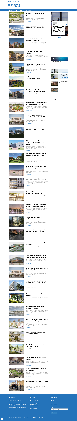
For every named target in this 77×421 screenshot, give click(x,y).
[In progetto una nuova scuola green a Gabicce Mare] (16, 17)
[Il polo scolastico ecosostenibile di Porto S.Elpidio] (16, 272)
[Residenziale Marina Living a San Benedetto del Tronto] (16, 81)
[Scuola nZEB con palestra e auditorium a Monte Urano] (16, 196)
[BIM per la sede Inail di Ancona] (16, 183)
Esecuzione (54, 99)
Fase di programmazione (56, 61)
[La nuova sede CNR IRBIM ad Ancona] (16, 56)
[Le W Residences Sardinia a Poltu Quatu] (54, 83)
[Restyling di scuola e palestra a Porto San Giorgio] (16, 170)
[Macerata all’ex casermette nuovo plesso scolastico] (16, 385)
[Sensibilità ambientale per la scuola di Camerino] (16, 349)
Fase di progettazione (56, 63)
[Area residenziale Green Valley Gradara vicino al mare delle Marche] (16, 158)
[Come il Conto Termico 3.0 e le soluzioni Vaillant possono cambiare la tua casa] (54, 76)
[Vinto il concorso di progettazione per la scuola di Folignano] (16, 323)
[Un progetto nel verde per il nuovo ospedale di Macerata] (16, 30)
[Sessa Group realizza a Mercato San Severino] (16, 373)
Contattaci (28, 10)
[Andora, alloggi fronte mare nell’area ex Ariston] (54, 90)
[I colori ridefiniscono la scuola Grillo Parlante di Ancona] (16, 68)
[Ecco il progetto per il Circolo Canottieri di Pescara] (16, 311)
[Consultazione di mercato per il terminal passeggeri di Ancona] (16, 260)
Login (18, 1)
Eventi (21, 10)
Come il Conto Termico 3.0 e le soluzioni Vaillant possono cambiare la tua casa (63, 75)
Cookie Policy (40, 417)
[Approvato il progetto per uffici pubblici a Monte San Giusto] (16, 234)
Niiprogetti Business (12, 1)
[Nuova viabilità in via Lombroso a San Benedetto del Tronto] (16, 107)
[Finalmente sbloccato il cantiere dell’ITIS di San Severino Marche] (16, 285)
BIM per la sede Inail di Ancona (36, 179)
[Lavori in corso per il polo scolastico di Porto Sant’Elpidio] (16, 119)
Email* (52, 407)
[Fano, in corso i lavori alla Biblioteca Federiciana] (16, 43)
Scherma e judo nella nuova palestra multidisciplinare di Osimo (35, 142)
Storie (16, 10)
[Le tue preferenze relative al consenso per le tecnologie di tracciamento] (2, 419)
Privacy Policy (34, 417)
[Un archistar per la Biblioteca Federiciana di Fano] (16, 336)
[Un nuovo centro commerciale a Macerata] (16, 247)
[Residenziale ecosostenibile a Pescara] (16, 298)
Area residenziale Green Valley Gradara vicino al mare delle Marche (36, 155)
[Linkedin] (68, 1)
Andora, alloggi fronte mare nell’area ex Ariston (63, 88)
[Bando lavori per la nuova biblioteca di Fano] (16, 221)
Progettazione (55, 97)
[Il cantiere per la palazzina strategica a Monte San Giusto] (16, 94)
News (10, 10)
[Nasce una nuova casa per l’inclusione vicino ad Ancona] (16, 132)
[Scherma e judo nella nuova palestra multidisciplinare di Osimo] (16, 145)
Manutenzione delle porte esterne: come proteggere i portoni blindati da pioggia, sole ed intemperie (63, 70)
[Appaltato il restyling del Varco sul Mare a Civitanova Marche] (16, 209)
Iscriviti (54, 412)
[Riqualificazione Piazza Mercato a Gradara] (16, 361)
